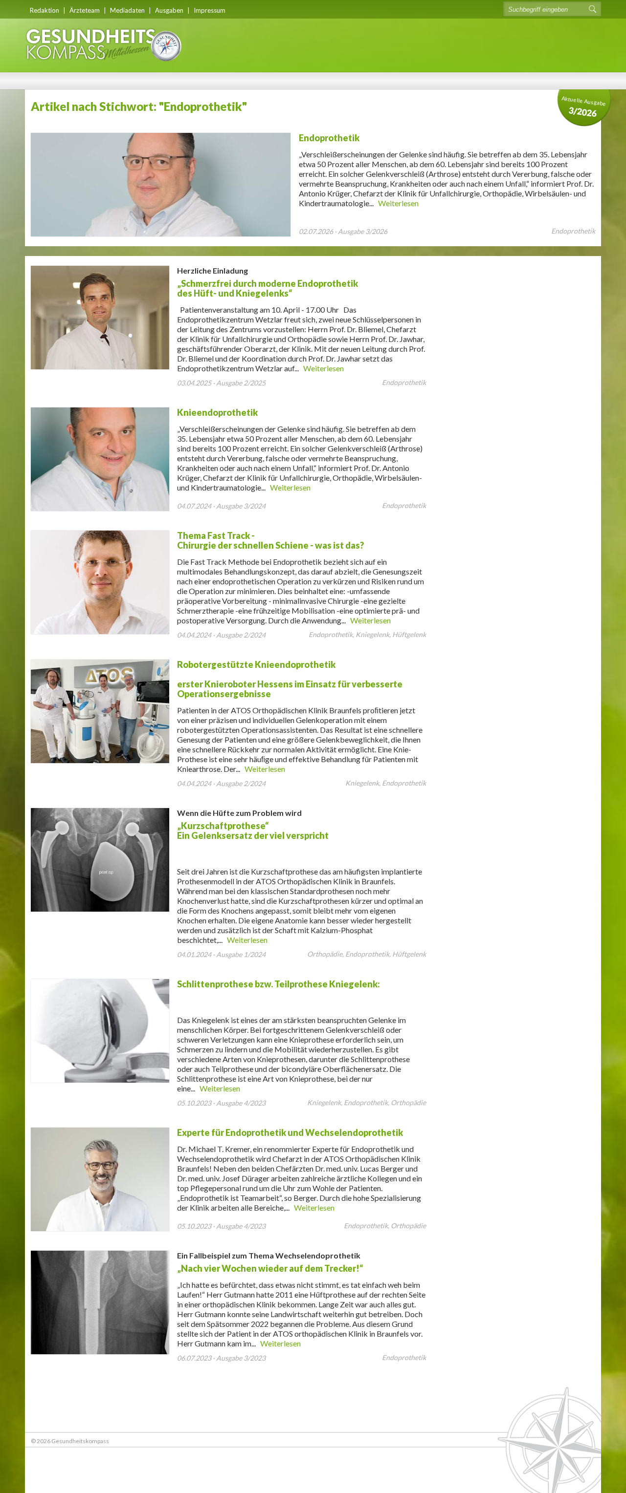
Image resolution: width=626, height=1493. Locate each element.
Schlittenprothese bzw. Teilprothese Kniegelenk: (278, 984)
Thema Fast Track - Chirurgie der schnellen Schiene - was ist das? (270, 540)
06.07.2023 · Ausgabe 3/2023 (221, 1358)
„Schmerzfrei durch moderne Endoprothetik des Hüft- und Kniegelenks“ (267, 282)
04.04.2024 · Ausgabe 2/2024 (221, 635)
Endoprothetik (329, 137)
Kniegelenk (372, 634)
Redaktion (44, 10)
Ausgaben (169, 10)
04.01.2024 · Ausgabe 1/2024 (221, 954)
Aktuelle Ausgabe (583, 107)
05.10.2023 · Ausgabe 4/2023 (221, 1103)
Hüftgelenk (409, 634)
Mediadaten (127, 10)
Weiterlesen (398, 203)
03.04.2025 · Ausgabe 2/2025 (221, 383)
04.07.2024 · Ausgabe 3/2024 (221, 506)
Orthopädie (324, 954)
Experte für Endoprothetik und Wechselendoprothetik (290, 1132)
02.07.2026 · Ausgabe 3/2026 (343, 231)
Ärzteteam (84, 10)
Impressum (209, 10)
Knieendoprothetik (217, 412)
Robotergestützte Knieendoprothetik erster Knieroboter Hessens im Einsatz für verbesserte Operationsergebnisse (289, 679)
